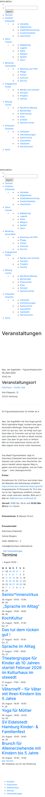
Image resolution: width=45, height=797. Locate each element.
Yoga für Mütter (17, 710)
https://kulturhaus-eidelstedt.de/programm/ (22, 486)
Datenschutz (13, 787)
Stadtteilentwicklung (29, 30)
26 (10, 584)
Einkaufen (24, 131)
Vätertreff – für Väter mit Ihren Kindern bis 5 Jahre (21, 694)
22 (21, 581)
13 (13, 578)
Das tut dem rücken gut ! (20, 632)
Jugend (23, 48)
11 (6, 578)
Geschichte (25, 36)
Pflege (23, 72)
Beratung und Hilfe (29, 69)
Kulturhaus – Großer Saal (13, 387)
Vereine (23, 98)
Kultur (22, 51)
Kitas (22, 116)
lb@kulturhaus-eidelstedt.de (23, 498)
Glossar (10, 790)
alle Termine (7, 761)
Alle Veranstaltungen (12, 551)
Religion (24, 54)
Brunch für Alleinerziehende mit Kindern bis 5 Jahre (21, 748)
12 (10, 578)
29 (10, 571)
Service (23, 81)
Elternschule (26, 113)
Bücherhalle (25, 110)
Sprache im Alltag (18, 646)
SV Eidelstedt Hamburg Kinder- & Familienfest (20, 727)
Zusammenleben (27, 33)
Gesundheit (25, 140)
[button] (6, 1)
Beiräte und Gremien (29, 89)
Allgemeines (25, 27)
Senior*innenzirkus (20, 594)
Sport (22, 60)
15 (21, 578)
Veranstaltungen (14, 793)
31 (17, 571)
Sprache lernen (27, 122)
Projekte (24, 95)
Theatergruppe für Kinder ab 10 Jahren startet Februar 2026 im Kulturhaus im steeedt (22, 668)
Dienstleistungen (28, 134)
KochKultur (12, 618)
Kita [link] (10, 506)
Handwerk (25, 143)
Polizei (23, 75)
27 (3, 571)
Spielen (23, 57)
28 (17, 584)
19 (10, 581)
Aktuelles (24, 24)
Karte (7, 149)
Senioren (24, 78)
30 (13, 571)
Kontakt (10, 781)
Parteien (24, 92)
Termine (8, 15)
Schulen (23, 119)
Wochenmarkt (26, 146)
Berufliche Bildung (28, 107)
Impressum (12, 784)
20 (13, 581)
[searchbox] (21, 8)
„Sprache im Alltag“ (21, 606)
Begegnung (25, 45)
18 (7, 581)
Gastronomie (26, 137)
